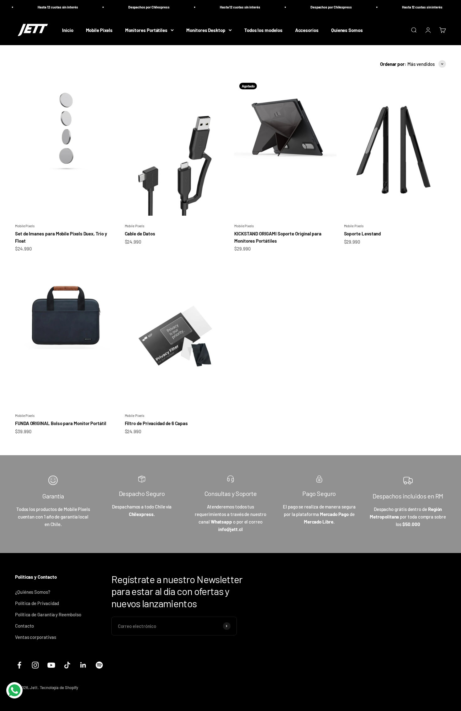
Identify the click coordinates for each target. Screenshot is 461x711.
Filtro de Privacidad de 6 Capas (156, 423)
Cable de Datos (140, 233)
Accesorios (307, 30)
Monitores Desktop (205, 30)
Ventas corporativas (35, 637)
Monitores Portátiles (146, 30)
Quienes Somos (347, 30)
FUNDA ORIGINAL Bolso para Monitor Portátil (60, 423)
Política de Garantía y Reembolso (48, 614)
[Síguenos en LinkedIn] (83, 665)
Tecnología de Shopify (59, 687)
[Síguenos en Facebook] (19, 665)
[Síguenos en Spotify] (99, 665)
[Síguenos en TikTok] (67, 665)
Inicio (67, 30)
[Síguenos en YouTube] (51, 665)
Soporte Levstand (362, 233)
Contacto (24, 626)
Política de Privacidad (37, 603)
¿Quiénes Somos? (32, 592)
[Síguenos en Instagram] (35, 665)
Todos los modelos (263, 30)
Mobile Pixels (99, 30)
